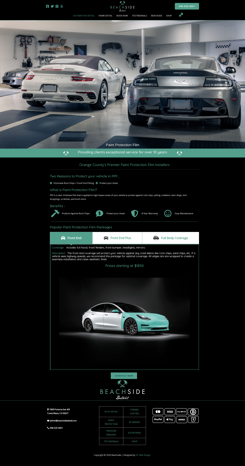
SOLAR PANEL (134, 432)
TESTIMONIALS (111, 441)
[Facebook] (47, 6)
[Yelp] (61, 6)
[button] (187, 6)
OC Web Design (143, 455)
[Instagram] (57, 6)
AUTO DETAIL (111, 411)
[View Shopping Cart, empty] (180, 15)
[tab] (71, 238)
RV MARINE (134, 422)
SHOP (134, 441)
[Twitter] (52, 6)
